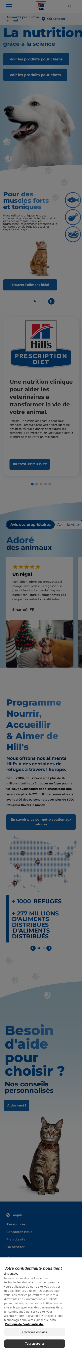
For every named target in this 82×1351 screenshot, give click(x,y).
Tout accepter (34, 1343)
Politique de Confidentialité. (24, 1324)
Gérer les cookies (34, 1332)
